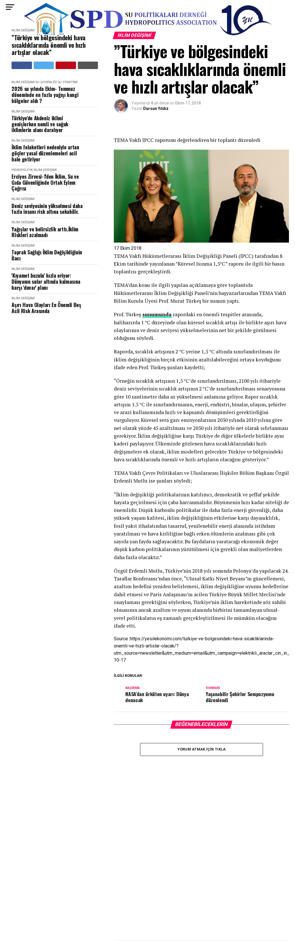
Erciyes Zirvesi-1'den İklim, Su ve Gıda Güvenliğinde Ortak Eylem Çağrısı (45, 182)
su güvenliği (46, 82)
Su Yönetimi (67, 82)
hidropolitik (22, 170)
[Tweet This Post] (44, 65)
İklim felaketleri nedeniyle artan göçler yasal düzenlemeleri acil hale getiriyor (45, 153)
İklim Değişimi (23, 82)
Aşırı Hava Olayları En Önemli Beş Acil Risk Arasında (46, 308)
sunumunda (157, 314)
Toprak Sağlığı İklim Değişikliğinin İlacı (47, 255)
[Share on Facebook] (22, 65)
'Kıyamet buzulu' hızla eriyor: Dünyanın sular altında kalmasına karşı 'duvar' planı (46, 281)
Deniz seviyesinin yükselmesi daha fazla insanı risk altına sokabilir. (47, 209)
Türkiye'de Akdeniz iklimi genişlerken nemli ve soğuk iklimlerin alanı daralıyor (40, 124)
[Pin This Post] (66, 65)
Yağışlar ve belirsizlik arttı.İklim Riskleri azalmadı (45, 232)
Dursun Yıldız (156, 108)
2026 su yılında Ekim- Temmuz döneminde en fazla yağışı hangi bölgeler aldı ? (45, 95)
